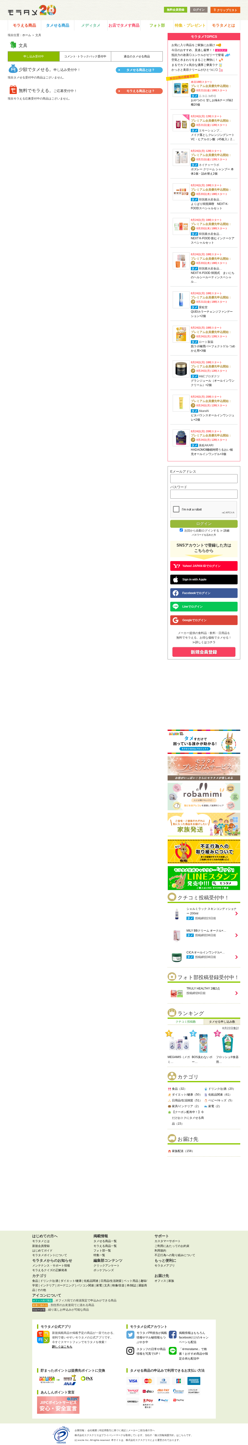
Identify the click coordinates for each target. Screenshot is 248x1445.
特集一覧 (99, 1255)
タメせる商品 (57, 25)
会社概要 (92, 1430)
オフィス (160, 1281)
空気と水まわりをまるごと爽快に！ (194, 60)
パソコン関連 (85, 1285)
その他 (41, 1290)
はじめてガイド (42, 1250)
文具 (107, 1285)
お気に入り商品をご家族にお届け (193, 45)
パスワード (178, 487)
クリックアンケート (106, 1265)
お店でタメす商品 (124, 25)
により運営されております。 (153, 1440)
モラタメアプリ (165, 1265)
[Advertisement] (204, 1191)
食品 (35, 1281)
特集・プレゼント (190, 25)
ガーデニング (65, 1285)
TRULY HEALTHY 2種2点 (203, 988)
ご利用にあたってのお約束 (172, 1246)
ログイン (199, 9)
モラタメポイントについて (49, 1255)
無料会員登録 (175, 9)
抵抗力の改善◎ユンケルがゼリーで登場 (197, 55)
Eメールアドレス (183, 471)
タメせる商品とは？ (140, 70)
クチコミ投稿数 (186, 1021)
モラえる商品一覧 (105, 1246)
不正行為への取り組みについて (175, 1255)
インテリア (47, 1285)
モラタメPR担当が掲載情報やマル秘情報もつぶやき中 (152, 1337)
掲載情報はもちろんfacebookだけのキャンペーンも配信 (194, 1337)
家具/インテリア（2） (186, 1106)
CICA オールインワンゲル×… (205, 952)
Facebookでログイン (196, 593)
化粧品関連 (91, 1281)
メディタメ (91, 25)
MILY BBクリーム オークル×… (206, 930)
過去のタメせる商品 (137, 56)
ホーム (26, 35)
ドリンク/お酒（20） (222, 1088)
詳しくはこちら (62, 1346)
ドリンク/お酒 (49, 1281)
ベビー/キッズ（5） (221, 1100)
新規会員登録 (41, 1246)
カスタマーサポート (168, 1241)
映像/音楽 (118, 1285)
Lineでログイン (192, 606)
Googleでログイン (194, 620)
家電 (99, 1285)
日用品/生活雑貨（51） (187, 1100)
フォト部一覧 (102, 1250)
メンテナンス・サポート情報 (51, 1265)
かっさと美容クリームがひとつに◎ (194, 69)
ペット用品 (131, 1281)
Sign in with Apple (194, 579)
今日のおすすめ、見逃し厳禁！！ (193, 50)
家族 (171, 1281)
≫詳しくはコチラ (204, 642)
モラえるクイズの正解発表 (49, 1270)
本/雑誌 (131, 1285)
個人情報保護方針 (164, 1435)
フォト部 (157, 25)
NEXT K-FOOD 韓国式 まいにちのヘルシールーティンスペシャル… (212, 277)
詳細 (226, 530)
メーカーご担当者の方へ (141, 1430)
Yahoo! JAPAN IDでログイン (201, 566)
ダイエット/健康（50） (187, 1094)
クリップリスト (226, 10)
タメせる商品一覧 (105, 1241)
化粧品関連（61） (220, 1094)
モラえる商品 (24, 25)
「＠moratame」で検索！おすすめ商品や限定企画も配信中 (193, 1353)
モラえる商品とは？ (140, 91)
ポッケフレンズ (103, 1270)
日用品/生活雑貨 (111, 1281)
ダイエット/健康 (71, 1281)
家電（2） (215, 1106)
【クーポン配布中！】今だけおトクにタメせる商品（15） (188, 1117)
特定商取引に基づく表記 (112, 1430)
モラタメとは (223, 25)
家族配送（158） (183, 1151)
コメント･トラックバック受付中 (85, 56)
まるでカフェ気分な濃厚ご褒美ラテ (194, 65)
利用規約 (160, 1250)
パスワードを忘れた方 (204, 534)
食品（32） (179, 1088)
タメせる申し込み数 (222, 1021)
